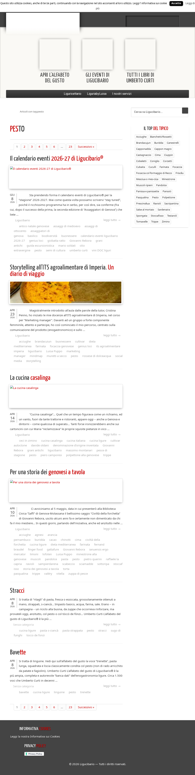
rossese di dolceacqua (96, 356)
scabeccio (68, 564)
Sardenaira (164, 209)
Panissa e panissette (147, 191)
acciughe (25, 341)
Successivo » (86, 146)
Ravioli (157, 203)
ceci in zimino (28, 440)
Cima (158, 155)
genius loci (36, 240)
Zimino (166, 221)
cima (78, 540)
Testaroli (172, 215)
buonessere (69, 236)
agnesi (39, 535)
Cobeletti (141, 161)
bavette (24, 692)
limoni (34, 554)
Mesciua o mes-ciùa (147, 179)
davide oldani (40, 445)
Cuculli (152, 167)
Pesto (155, 197)
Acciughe (141, 136)
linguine (59, 692)
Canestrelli (173, 142)
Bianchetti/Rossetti (161, 136)
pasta (64, 559)
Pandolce (161, 185)
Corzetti (167, 161)
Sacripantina (171, 203)
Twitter (142, 21)
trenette (85, 692)
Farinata (164, 167)
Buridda (158, 142)
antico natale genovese (34, 226)
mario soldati (67, 245)
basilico (33, 236)
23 (70, 146)
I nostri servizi (121, 94)
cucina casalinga (51, 440)
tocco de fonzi (35, 635)
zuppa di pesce (78, 573)
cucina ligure (98, 440)
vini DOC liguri (101, 250)
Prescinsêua (143, 203)
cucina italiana (76, 440)
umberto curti (79, 250)
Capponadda (143, 149)
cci (17, 591)
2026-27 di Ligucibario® (56, 159)
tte (18, 652)
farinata (41, 346)
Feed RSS (152, 21)
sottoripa (103, 564)
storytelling (33, 361)
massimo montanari (79, 450)
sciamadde (86, 564)
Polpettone (168, 197)
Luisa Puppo (54, 351)
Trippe (154, 221)
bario (43, 14)
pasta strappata (72, 630)
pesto (38, 250)
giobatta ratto (56, 240)
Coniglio (154, 161)
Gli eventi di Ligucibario (97, 78)
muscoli (35, 559)
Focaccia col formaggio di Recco (154, 173)
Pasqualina (142, 197)
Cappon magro (163, 149)
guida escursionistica (40, 245)
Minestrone (168, 179)
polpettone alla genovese (82, 455)
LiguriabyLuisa (96, 94)
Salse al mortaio (145, 209)
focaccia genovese (62, 346)
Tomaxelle (142, 221)
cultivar (80, 341)
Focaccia (177, 167)
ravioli (30, 564)
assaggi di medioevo (66, 226)
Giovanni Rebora (80, 240)
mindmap (36, 356)
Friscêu (180, 173)
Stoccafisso (157, 215)
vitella (60, 573)
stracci (102, 630)
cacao (53, 540)
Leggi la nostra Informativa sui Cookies (35, 736)
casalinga (30, 378)
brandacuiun (43, 341)
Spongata (141, 215)
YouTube (172, 21)
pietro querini (93, 559)
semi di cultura (55, 250)
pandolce (51, 559)
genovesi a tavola (47, 472)
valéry (48, 573)
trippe (107, 455)
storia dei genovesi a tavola (41, 569)
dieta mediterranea (63, 544)
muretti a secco (57, 356)
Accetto (176, 3)
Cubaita (140, 167)
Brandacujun (143, 142)
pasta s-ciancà (49, 630)
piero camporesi (51, 455)
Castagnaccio (143, 155)
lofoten (47, 554)
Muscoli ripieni (144, 185)
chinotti (66, 540)
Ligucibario (22, 220)
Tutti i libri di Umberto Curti (140, 78)
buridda (40, 540)
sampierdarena (48, 564)
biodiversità (49, 236)
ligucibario (35, 351)
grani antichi (35, 450)
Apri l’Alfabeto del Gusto (54, 78)
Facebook (132, 21)
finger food (35, 549)
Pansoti (167, 191)
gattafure (53, 549)
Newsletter (162, 21)
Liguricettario (72, 94)
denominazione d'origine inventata (75, 445)
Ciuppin (168, 155)
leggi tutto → (112, 220)
